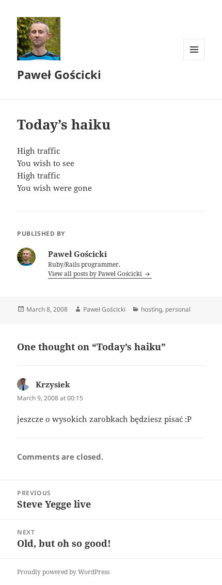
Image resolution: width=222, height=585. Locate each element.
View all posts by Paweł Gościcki (96, 273)
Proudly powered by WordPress (63, 571)
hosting (151, 309)
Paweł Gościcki (59, 74)
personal (178, 309)
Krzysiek (53, 384)
